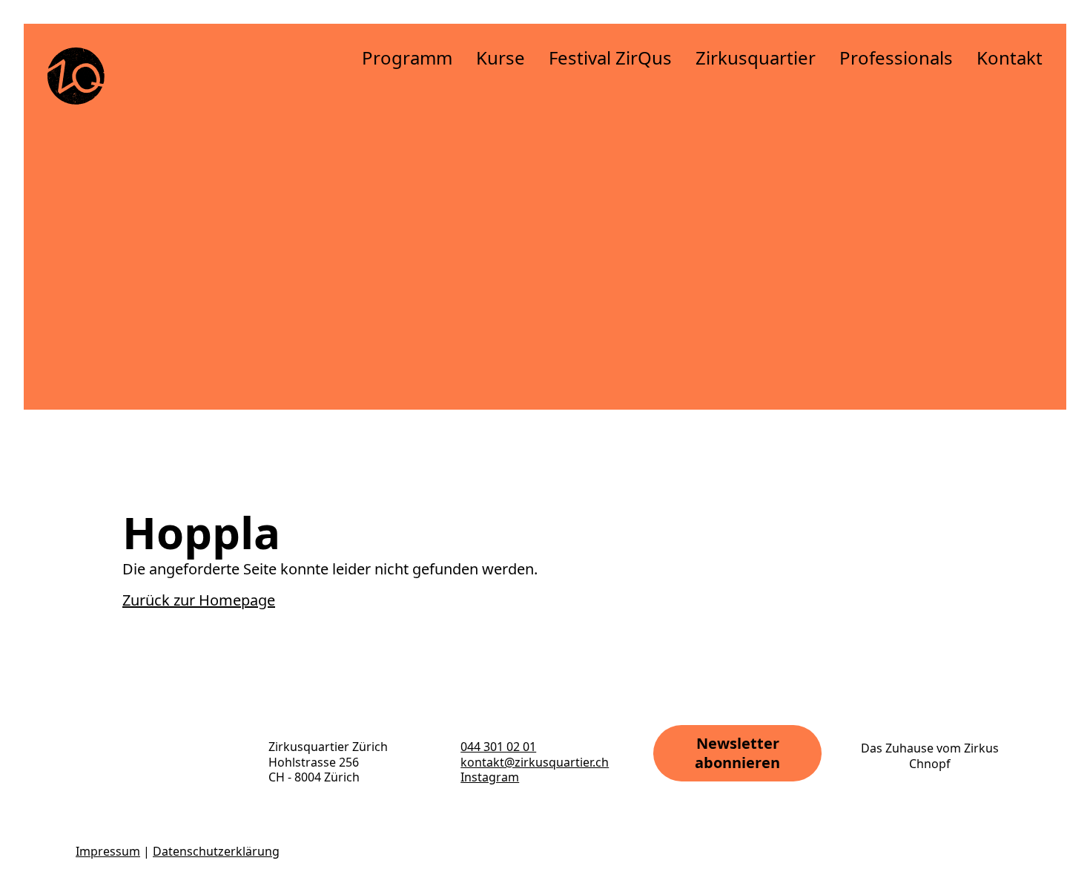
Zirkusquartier (756, 57)
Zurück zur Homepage (198, 600)
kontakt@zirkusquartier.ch (534, 762)
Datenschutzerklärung (216, 851)
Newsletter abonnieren (737, 753)
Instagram (489, 777)
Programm (407, 57)
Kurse (500, 57)
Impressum (108, 851)
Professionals (896, 57)
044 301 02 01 (498, 746)
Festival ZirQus (610, 57)
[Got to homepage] (76, 76)
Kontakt (1010, 57)
